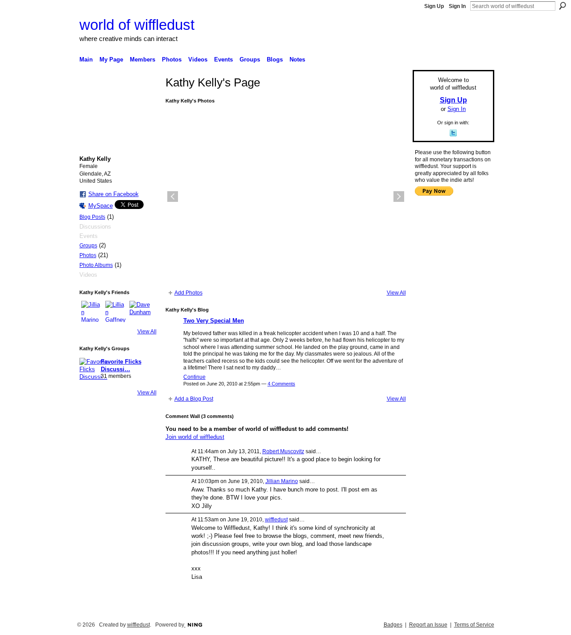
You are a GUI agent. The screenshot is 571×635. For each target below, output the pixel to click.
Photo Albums (96, 265)
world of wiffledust (136, 24)
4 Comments (281, 383)
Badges (393, 625)
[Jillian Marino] (92, 311)
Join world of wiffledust (195, 437)
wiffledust (276, 519)
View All (147, 331)
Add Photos (188, 293)
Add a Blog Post (193, 399)
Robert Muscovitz (283, 451)
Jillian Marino (281, 481)
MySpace (100, 205)
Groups (88, 245)
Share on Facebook (113, 194)
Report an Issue (428, 625)
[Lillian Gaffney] (116, 311)
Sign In (457, 6)
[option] (285, 196)
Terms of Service (474, 625)
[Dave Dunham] (140, 311)
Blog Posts (92, 217)
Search (562, 6)
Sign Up (434, 6)
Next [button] (398, 196)
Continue (194, 377)
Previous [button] (172, 196)
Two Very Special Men (213, 320)
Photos (87, 255)
